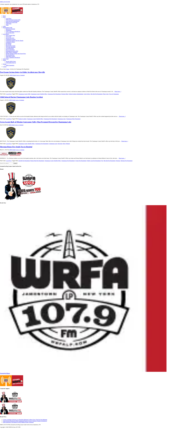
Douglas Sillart (64, 94)
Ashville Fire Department (24, 160)
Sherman (118, 160)
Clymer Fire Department (80, 160)
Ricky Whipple (66, 143)
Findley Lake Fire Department (94, 160)
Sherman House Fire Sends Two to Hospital (16, 147)
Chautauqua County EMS (24, 94)
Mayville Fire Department (96, 94)
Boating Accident (22, 118)
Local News (9, 94)
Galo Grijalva (87, 94)
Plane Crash (105, 94)
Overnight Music (5, 373)
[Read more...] (118, 91)
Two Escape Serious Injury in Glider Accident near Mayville (22, 72)
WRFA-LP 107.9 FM (5, 1)
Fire (102, 160)
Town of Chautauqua (114, 94)
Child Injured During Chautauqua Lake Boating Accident (21, 97)
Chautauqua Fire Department (54, 94)
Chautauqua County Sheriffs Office (39, 94)
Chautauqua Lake (61, 118)
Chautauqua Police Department (73, 118)
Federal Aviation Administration (76, 94)
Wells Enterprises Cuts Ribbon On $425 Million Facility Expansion (18, 422)
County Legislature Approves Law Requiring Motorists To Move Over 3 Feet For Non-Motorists (25, 419)
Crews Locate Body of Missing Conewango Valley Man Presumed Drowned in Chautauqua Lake (35, 122)
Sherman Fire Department (126, 160)
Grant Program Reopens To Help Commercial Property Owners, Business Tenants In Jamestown (25, 421)
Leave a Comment (20, 75)
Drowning (60, 143)
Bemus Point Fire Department (37, 160)
